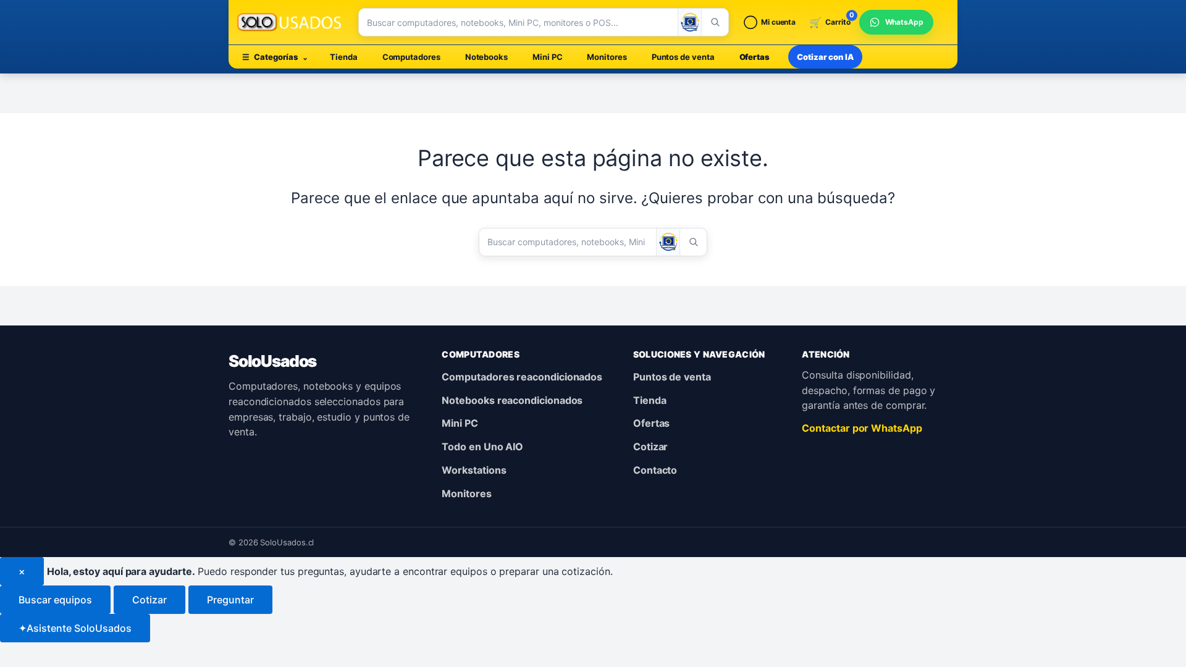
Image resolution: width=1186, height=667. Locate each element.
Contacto (655, 470)
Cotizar (650, 446)
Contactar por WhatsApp (862, 428)
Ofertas (754, 57)
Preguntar (230, 600)
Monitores (606, 57)
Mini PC (547, 57)
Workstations (474, 470)
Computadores (411, 57)
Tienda (344, 57)
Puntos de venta (683, 57)
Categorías (275, 57)
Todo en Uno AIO (482, 446)
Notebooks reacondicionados (512, 400)
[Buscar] (714, 22)
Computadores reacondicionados (522, 377)
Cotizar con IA (825, 57)
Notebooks (486, 57)
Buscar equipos (55, 600)
